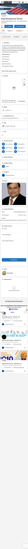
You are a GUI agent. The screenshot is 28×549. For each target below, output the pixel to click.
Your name (4, 228)
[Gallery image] (14, 194)
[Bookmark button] (25, 324)
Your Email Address (6, 234)
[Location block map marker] (14, 88)
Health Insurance (6, 54)
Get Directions (22, 101)
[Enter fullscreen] (24, 85)
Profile (3, 30)
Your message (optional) (7, 240)
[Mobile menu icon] (2, 2)
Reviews (10, 30)
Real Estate (19, 30)
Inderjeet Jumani (12, 71)
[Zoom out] (24, 82)
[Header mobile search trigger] (26, 2)
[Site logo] (8, 2)
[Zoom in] (24, 79)
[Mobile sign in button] (19, 2)
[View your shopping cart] (23, 2)
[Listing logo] (3, 14)
